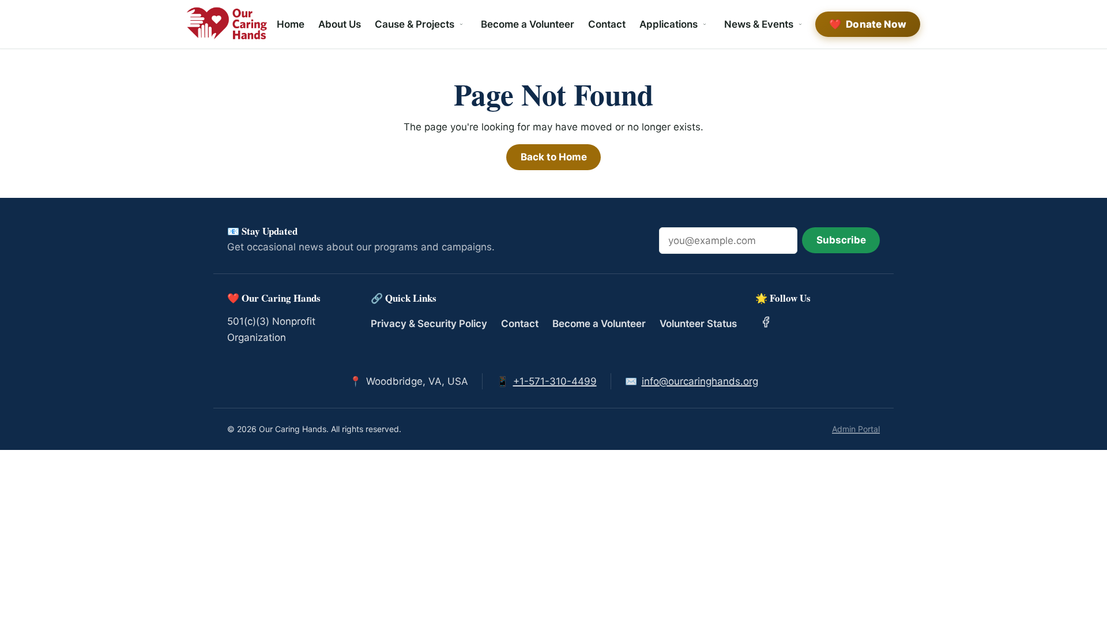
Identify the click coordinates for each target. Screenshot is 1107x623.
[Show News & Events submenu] (800, 24)
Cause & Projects (414, 24)
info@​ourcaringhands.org (700, 381)
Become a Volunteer (527, 24)
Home (290, 24)
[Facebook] (766, 322)
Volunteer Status (698, 323)
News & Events (758, 24)
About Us (339, 24)
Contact (607, 24)
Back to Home (554, 157)
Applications (668, 24)
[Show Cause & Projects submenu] (461, 24)
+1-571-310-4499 (555, 381)
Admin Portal (856, 429)
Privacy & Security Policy (429, 323)
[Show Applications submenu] (704, 24)
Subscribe (841, 240)
